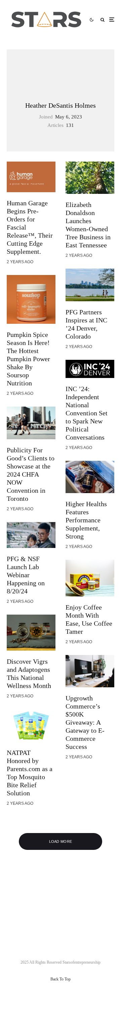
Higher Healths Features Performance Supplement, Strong (86, 520)
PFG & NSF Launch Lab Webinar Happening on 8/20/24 (26, 575)
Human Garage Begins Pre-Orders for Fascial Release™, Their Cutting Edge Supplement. (30, 227)
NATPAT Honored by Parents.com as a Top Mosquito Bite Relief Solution (29, 773)
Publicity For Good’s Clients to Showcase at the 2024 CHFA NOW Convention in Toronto (30, 474)
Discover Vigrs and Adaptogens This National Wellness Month (29, 673)
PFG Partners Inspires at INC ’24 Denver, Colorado (86, 324)
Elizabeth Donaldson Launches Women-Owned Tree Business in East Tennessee (88, 225)
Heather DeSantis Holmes (60, 105)
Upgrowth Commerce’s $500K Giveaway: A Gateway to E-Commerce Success (85, 722)
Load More (60, 841)
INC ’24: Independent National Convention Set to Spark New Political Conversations (87, 413)
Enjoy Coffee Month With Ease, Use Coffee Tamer (89, 619)
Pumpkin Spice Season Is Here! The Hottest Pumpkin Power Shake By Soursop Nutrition (28, 359)
